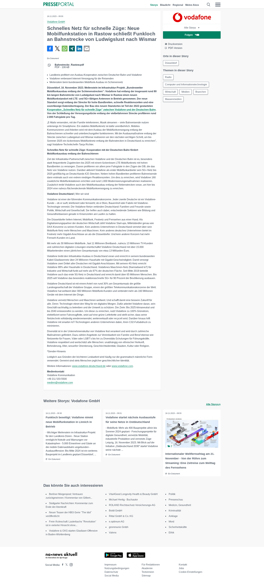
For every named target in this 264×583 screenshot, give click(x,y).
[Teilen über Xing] (72, 48)
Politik (172, 494)
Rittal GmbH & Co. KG (121, 516)
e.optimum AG (116, 521)
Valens (112, 532)
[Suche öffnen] (209, 4)
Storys (154, 5)
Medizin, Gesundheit (180, 505)
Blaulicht (165, 5)
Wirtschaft (170, 92)
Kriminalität (175, 510)
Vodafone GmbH (56, 21)
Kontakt (183, 564)
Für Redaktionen (151, 564)
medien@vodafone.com (60, 382)
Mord (171, 521)
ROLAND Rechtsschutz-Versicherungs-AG (132, 505)
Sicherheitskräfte (178, 527)
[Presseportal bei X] (65, 565)
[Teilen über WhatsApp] (65, 48)
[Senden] (87, 48)
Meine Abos (192, 5)
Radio (168, 77)
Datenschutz (111, 572)
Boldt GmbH (115, 510)
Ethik (171, 532)
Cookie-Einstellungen (190, 572)
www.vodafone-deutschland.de (89, 366)
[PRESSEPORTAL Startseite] (58, 4)
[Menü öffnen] (218, 4)
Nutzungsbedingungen (117, 568)
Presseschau (176, 499)
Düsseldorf (171, 63)
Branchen (200, 92)
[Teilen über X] (57, 48)
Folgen (189, 35)
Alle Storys (190, 27)
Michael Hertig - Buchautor (123, 499)
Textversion (148, 572)
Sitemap (146, 575)
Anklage (173, 516)
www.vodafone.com (122, 366)
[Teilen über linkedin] (79, 48)
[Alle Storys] (192, 21)
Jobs (181, 568)
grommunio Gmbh (118, 527)
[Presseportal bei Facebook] (61, 565)
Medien (186, 92)
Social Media (112, 575)
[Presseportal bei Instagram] (70, 564)
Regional (178, 5)
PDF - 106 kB (69, 66)
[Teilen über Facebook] (50, 48)
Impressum (110, 564)
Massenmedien (173, 99)
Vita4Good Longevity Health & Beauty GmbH (133, 494)
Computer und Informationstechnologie (186, 84)
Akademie (147, 568)
